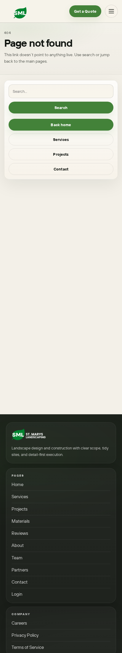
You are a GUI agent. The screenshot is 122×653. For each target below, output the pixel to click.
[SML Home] (20, 11)
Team (17, 558)
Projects (61, 154)
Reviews (20, 533)
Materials (21, 521)
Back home (61, 124)
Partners (20, 570)
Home (17, 484)
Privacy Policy (25, 635)
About (18, 545)
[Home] (29, 434)
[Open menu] (111, 11)
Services (61, 139)
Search (61, 107)
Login (17, 594)
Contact (61, 169)
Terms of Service (28, 647)
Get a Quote (85, 11)
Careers (19, 623)
